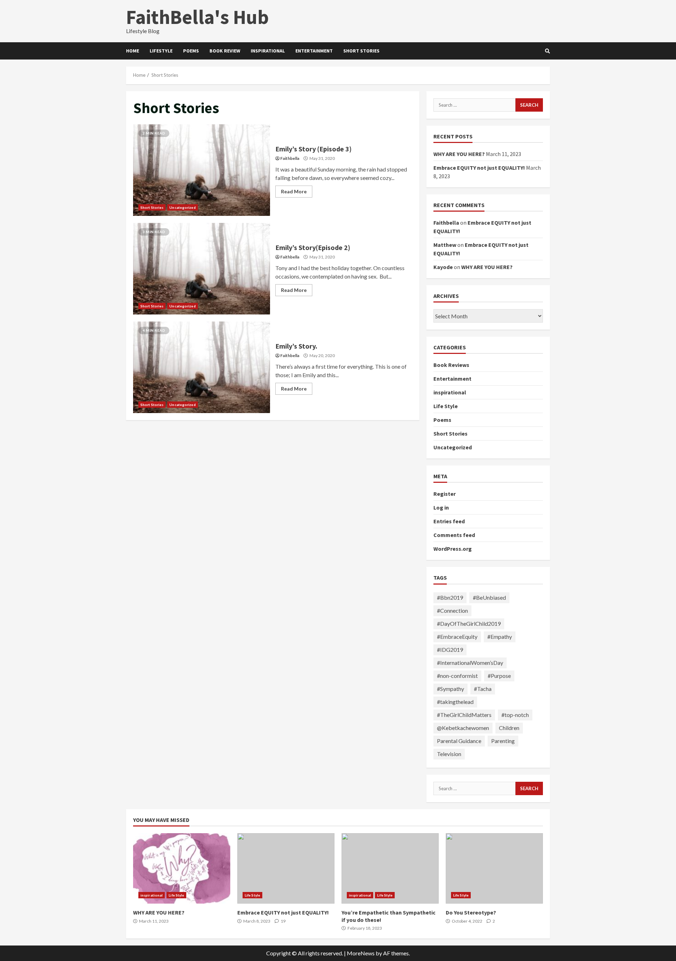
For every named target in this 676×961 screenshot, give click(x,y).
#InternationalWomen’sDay (470, 662)
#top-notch (515, 714)
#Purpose (499, 675)
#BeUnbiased (489, 597)
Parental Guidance (459, 740)
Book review (224, 51)
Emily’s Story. (201, 367)
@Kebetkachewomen (463, 727)
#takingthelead (455, 701)
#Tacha (483, 688)
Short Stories (361, 51)
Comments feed (454, 534)
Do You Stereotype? (494, 868)
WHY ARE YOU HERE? (459, 153)
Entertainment (314, 51)
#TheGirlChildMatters (464, 714)
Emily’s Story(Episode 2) (201, 268)
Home (132, 51)
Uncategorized (182, 207)
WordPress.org (452, 548)
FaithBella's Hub (197, 17)
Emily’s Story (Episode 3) (201, 170)
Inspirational (268, 51)
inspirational (449, 392)
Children (509, 727)
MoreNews (361, 953)
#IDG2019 (450, 649)
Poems (191, 51)
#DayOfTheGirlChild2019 (469, 623)
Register (444, 493)
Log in (441, 507)
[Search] (547, 51)
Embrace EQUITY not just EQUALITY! (479, 167)
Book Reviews (451, 364)
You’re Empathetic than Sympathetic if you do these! (390, 868)
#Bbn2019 (450, 597)
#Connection (452, 610)
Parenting (503, 740)
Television (449, 753)
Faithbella (289, 158)
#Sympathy (450, 688)
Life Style (445, 406)
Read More (294, 191)
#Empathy (499, 636)
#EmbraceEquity (457, 636)
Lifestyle (161, 51)
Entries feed (449, 521)
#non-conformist (457, 675)
